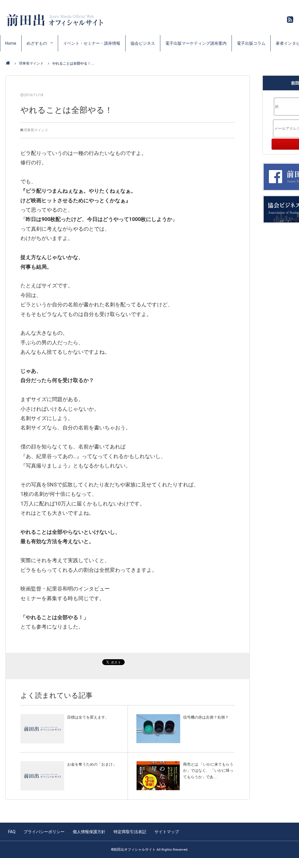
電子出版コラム (251, 43)
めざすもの (37, 43)
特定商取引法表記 (130, 831)
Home (10, 43)
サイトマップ (166, 831)
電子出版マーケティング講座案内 (196, 43)
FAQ (11, 831)
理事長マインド (31, 63)
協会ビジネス (143, 43)
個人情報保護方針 (89, 831)
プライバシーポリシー (44, 831)
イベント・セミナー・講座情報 (91, 43)
